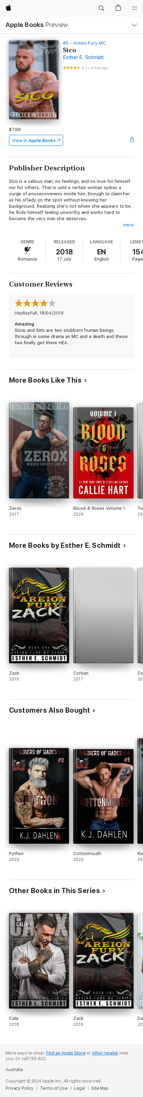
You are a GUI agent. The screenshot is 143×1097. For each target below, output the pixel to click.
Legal (79, 1088)
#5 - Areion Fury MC (84, 43)
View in (34, 140)
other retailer (105, 1053)
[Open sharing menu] (132, 140)
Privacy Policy (20, 1088)
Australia (14, 1069)
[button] (101, 8)
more (128, 224)
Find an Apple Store (66, 1053)
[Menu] (134, 8)
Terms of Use (54, 1088)
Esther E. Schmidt (83, 57)
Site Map (100, 1088)
